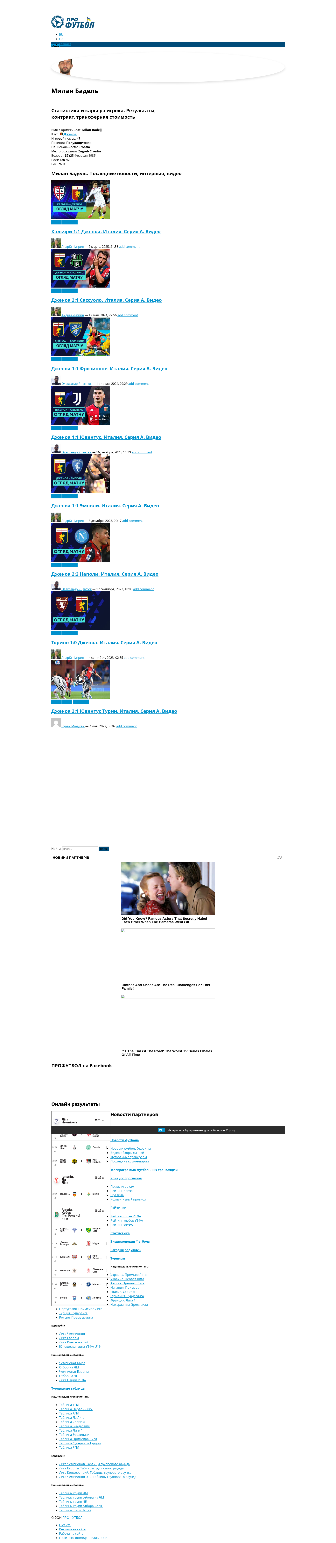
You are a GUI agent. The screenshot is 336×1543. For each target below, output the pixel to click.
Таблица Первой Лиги (76, 1409)
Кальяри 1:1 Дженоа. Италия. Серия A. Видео (106, 231)
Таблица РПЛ (69, 1447)
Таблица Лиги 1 (71, 1430)
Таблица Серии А (72, 1422)
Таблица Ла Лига (72, 1417)
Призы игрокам (122, 1186)
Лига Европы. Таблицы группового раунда (91, 1468)
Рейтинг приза (121, 1191)
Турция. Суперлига (73, 1313)
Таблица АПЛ (69, 1413)
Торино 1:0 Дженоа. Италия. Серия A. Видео (104, 642)
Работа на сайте (71, 1533)
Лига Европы (69, 1338)
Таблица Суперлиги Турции (80, 1443)
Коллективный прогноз (128, 1199)
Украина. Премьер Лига (128, 1275)
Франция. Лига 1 (123, 1300)
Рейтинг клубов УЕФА (126, 1220)
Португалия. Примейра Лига (80, 1309)
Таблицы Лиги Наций (75, 1510)
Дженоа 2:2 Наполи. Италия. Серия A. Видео (104, 574)
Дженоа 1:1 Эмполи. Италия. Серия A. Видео (105, 505)
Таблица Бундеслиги (74, 1426)
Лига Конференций (73, 1342)
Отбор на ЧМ (69, 1367)
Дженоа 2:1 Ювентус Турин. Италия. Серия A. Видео (114, 711)
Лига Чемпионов (72, 1334)
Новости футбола (124, 1140)
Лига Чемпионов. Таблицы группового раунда (94, 1464)
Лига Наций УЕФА (72, 1380)
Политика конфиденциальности (83, 1538)
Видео (56, 222)
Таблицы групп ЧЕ (73, 1502)
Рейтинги (118, 1208)
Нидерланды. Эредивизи (129, 1304)
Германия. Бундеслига (127, 1296)
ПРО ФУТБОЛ (72, 1517)
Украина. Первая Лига (127, 1279)
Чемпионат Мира (72, 1363)
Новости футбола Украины (130, 1148)
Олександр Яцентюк (76, 384)
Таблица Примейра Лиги (78, 1439)
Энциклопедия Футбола (130, 1241)
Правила (117, 1195)
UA (61, 39)
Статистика (120, 1233)
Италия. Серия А (122, 1292)
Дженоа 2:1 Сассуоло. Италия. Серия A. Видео (106, 300)
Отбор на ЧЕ (68, 1376)
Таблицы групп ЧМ (73, 1493)
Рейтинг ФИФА (121, 1225)
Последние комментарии (129, 1161)
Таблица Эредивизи (74, 1435)
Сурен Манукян (73, 726)
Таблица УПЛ (69, 1405)
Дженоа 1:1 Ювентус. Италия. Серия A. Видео (106, 437)
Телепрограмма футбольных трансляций (144, 1170)
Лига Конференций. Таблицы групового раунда (95, 1472)
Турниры (117, 1258)
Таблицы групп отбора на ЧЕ (81, 1506)
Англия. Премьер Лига (127, 1283)
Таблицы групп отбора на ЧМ (81, 1497)
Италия (66, 702)
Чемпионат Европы (74, 1371)
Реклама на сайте (72, 1529)
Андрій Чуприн (72, 246)
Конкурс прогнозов (126, 1178)
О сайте (65, 1525)
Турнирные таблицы (68, 1388)
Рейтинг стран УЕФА (125, 1216)
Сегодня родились (125, 1250)
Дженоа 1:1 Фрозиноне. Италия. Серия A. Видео (109, 368)
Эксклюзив (69, 222)
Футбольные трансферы (128, 1157)
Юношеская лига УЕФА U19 (80, 1346)
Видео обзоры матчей (127, 1153)
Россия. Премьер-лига (76, 1317)
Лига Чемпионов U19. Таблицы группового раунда (97, 1477)
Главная (65, 44)
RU (61, 34)
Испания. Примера (124, 1287)
